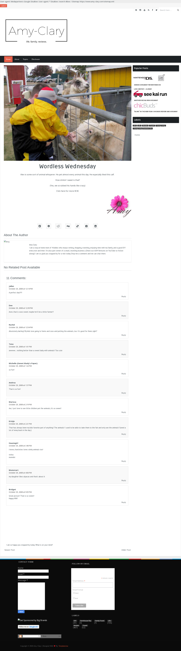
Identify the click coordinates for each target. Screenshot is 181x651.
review (145, 125)
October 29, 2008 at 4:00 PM (20, 473)
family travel (99, 621)
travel (152, 125)
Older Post (126, 550)
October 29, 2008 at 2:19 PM (20, 404)
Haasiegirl (13, 443)
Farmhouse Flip (85, 621)
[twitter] (156, 10)
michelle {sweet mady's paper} (23, 363)
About (16, 59)
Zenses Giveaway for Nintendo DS (147, 85)
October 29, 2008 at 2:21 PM (20, 424)
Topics (25, 59)
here (63, 191)
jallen (11, 286)
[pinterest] (136, 10)
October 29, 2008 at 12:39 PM (21, 308)
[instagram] (140, 10)
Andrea (12, 382)
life (139, 125)
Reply (124, 296)
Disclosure (36, 59)
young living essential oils (143, 128)
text (76, 598)
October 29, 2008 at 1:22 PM (20, 366)
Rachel (12, 324)
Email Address (79, 581)
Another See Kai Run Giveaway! (146, 100)
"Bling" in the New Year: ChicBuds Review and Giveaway (155, 111)
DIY (135, 125)
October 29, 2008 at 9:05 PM (20, 492)
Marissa (12, 402)
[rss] (149, 10)
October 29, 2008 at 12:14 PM (21, 289)
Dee (10, 305)
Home (8, 59)
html (76, 593)
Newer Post (9, 550)
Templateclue (63, 646)
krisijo (12, 421)
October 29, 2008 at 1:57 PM (20, 385)
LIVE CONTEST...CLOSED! (143, 89)
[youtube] (144, 10)
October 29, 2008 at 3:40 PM (20, 446)
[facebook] (152, 10)
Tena (11, 344)
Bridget (12, 489)
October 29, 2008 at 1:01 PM (20, 346)
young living (160, 125)
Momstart (13, 470)
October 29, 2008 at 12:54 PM (21, 327)
